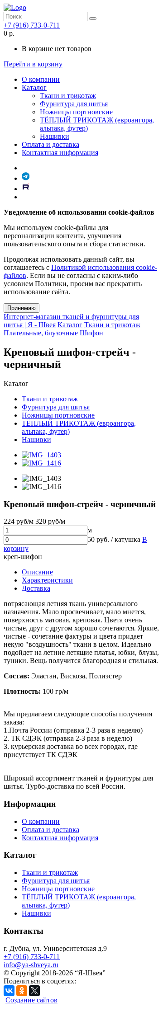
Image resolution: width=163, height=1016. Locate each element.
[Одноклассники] (21, 990)
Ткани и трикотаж (68, 95)
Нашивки (54, 136)
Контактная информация (60, 152)
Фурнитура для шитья (74, 104)
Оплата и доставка (50, 144)
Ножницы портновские (76, 112)
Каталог (34, 87)
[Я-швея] (15, 7)
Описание (37, 572)
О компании (41, 79)
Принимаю (21, 308)
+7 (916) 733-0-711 (32, 25)
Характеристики (47, 580)
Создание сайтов (31, 1000)
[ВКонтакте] (9, 990)
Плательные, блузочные (41, 333)
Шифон (91, 333)
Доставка (36, 588)
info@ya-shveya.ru (31, 965)
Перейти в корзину (33, 64)
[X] (34, 990)
